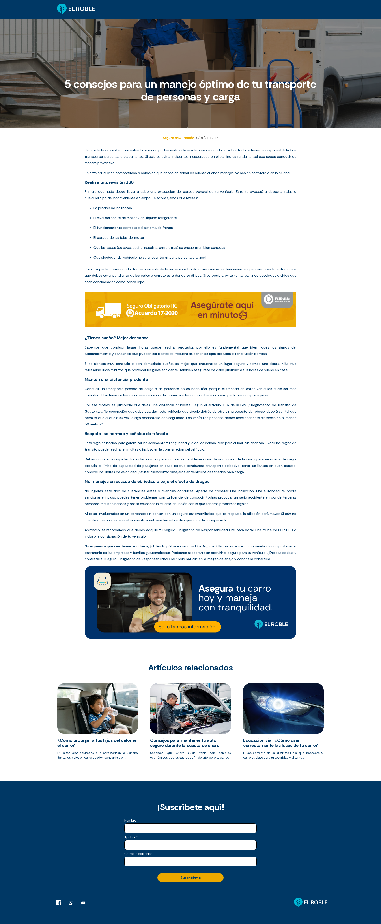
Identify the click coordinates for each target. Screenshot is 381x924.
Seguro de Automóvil (179, 138)
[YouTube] (83, 903)
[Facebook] (59, 903)
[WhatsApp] (71, 903)
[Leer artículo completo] (97, 723)
